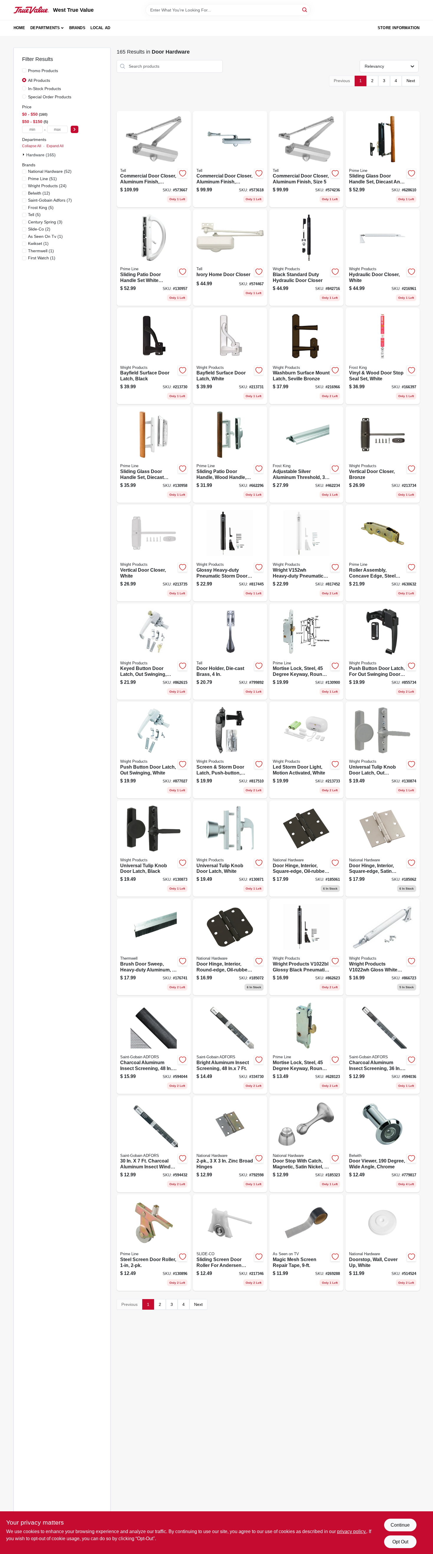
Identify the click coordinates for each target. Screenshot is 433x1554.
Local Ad (100, 28)
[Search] (305, 9)
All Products (39, 80)
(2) (39, 229)
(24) (47, 185)
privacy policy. (351, 1531)
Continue (400, 1525)
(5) (41, 207)
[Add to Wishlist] (182, 173)
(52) (50, 171)
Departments (45, 28)
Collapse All (31, 146)
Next (410, 80)
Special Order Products (49, 96)
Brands (77, 28)
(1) (45, 236)
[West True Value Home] (31, 10)
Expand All (55, 146)
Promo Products (43, 70)
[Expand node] (24, 154)
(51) (42, 178)
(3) (45, 222)
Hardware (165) (41, 154)
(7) (50, 200)
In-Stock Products (44, 88)
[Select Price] (74, 129)
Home (19, 28)
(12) (39, 193)
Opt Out (400, 1541)
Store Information (398, 28)
